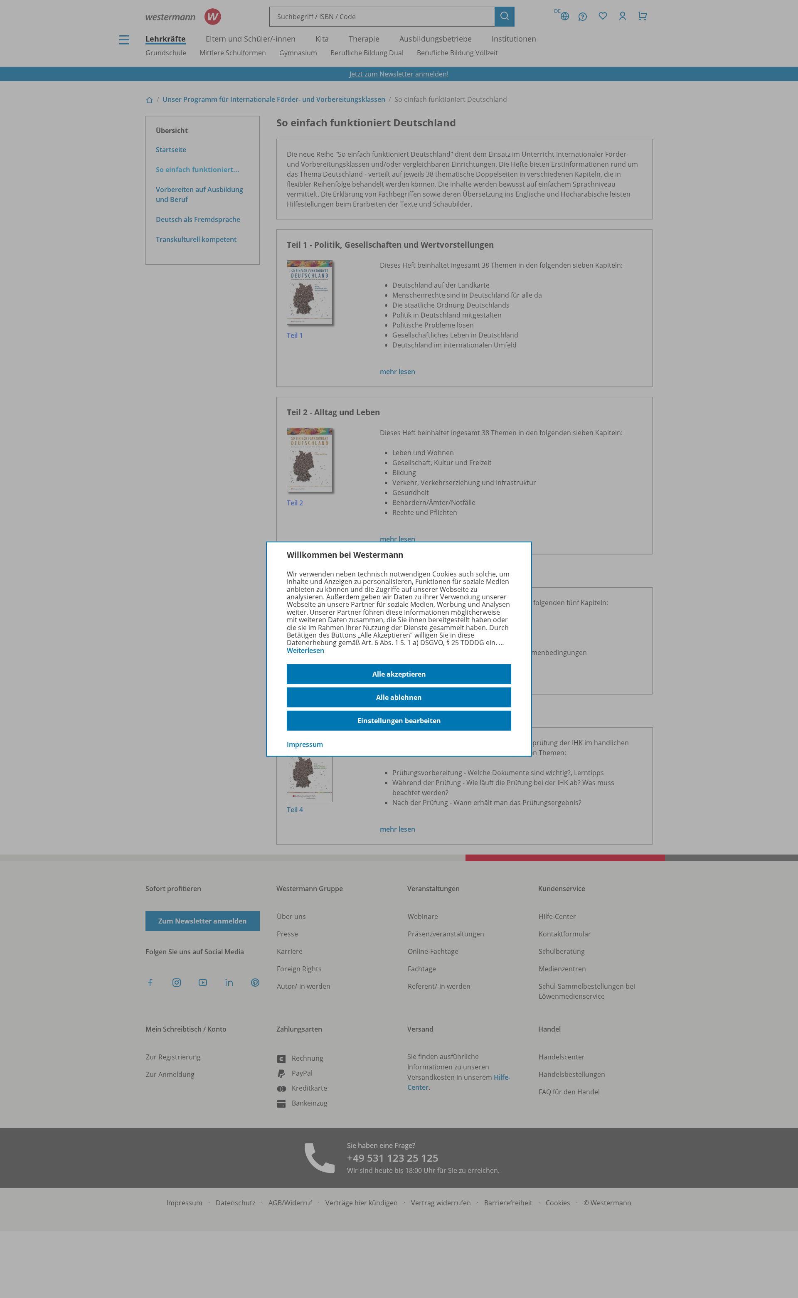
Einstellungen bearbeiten (399, 720)
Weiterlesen (305, 650)
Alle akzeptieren (399, 674)
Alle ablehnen (399, 697)
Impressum (305, 744)
